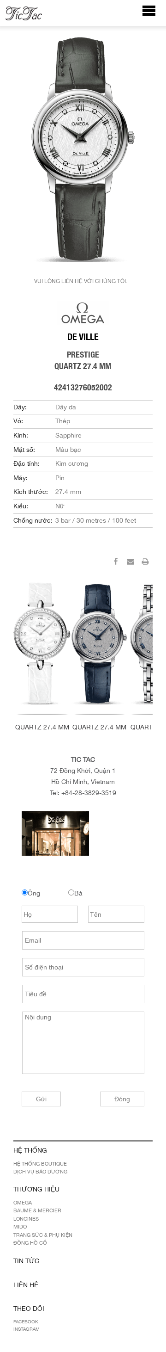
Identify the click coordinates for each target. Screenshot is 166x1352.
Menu (154, 15)
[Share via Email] (130, 563)
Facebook (25, 1321)
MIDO (20, 1226)
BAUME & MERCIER (37, 1210)
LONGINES (26, 1219)
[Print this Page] (145, 563)
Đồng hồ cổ (30, 1243)
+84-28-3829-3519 (88, 792)
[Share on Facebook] (115, 563)
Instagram (26, 1329)
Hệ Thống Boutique (40, 1164)
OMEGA (22, 1202)
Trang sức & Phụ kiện (42, 1235)
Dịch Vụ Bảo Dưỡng (40, 1171)
